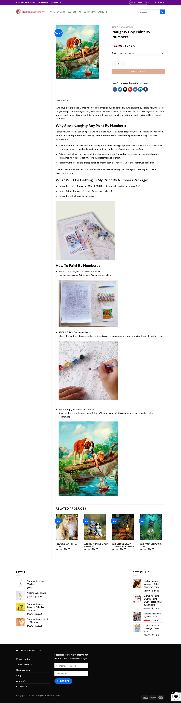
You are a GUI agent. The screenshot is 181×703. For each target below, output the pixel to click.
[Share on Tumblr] (145, 89)
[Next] (164, 534)
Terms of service (24, 664)
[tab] (62, 101)
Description (62, 101)
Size (114, 53)
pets (135, 83)
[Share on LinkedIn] (140, 89)
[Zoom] (59, 75)
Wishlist (102, 12)
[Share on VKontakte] (135, 89)
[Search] (162, 11)
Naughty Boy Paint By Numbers (144, 107)
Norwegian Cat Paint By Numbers (66, 545)
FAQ (80, 12)
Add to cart (138, 71)
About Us (21, 680)
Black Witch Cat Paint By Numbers (151, 545)
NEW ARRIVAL (127, 27)
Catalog (61, 12)
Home (52, 12)
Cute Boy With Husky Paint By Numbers (96, 545)
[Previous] (56, 534)
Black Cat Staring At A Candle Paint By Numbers (123, 545)
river (139, 83)
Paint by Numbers (122, 111)
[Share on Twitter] (120, 89)
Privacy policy (23, 659)
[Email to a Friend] (125, 89)
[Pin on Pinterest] (130, 89)
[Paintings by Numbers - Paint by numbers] (30, 12)
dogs (130, 83)
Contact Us (90, 12)
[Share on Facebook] (115, 89)
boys (126, 83)
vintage (145, 83)
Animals (120, 83)
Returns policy (23, 669)
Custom (71, 12)
